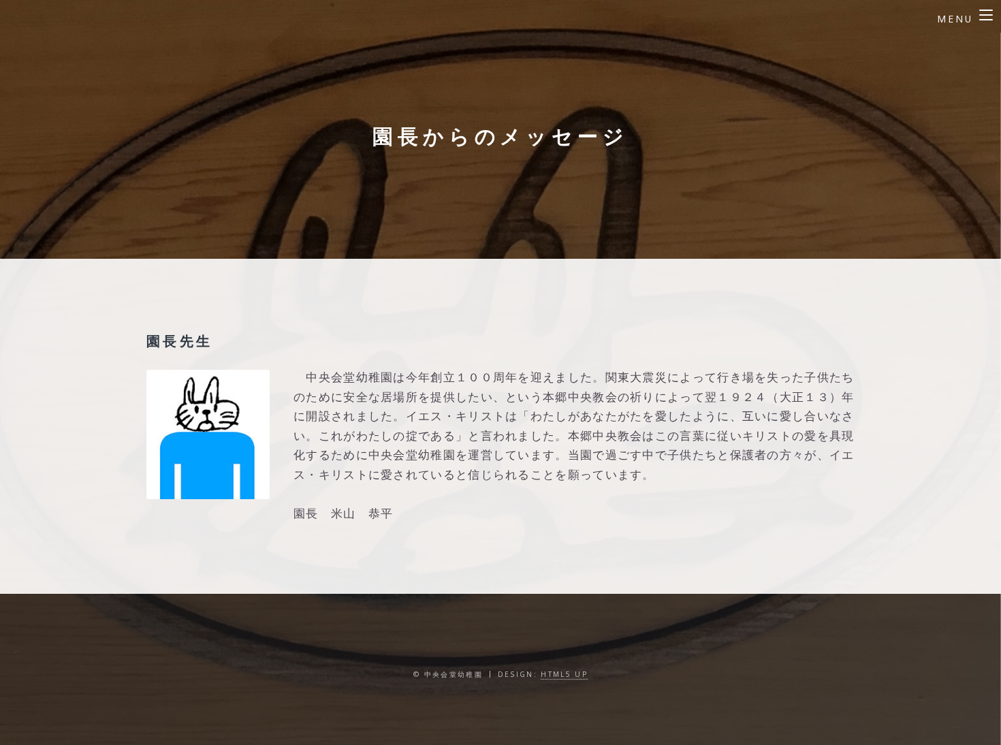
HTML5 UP (564, 674)
